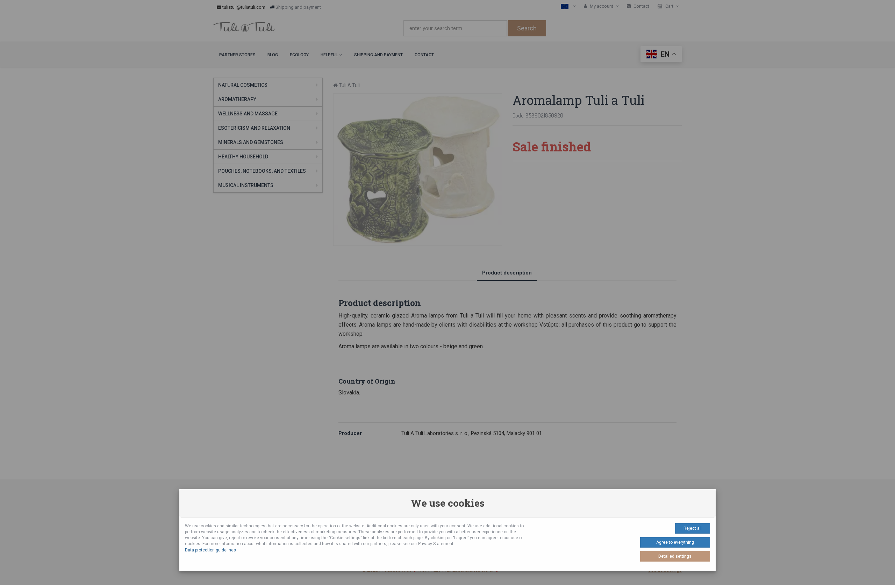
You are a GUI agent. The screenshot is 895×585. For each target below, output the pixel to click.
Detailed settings (675, 556)
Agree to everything (675, 542)
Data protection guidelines (210, 550)
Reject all (692, 528)
